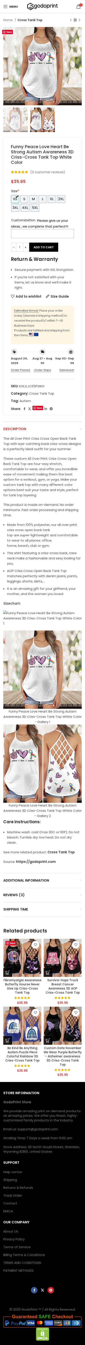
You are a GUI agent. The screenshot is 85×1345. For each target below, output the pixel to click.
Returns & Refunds (18, 1187)
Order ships (42, 370)
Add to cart (44, 247)
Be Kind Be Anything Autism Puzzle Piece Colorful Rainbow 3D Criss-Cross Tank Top (22, 1054)
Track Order (12, 1195)
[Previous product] (71, 20)
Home (8, 20)
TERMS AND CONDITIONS (22, 1262)
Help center (12, 1172)
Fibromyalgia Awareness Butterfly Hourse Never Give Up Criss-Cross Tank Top (22, 986)
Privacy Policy (14, 1239)
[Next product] (79, 20)
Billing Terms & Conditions (24, 1255)
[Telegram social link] (51, 409)
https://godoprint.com (36, 861)
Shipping (10, 1179)
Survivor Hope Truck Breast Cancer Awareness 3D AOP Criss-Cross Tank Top (63, 986)
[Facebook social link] (24, 409)
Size (15, 191)
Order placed (20, 370)
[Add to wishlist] (35, 945)
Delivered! (67, 370)
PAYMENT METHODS (18, 1270)
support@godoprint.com (38, 1129)
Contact (10, 1203)
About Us (10, 1231)
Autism (25, 401)
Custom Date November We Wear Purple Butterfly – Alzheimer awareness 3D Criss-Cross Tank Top (63, 1056)
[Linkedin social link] (45, 409)
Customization (23, 220)
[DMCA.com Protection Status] (42, 1334)
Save (9, 32)
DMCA (8, 1211)
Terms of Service (17, 1247)
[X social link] (29, 409)
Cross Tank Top (29, 20)
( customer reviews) (47, 172)
